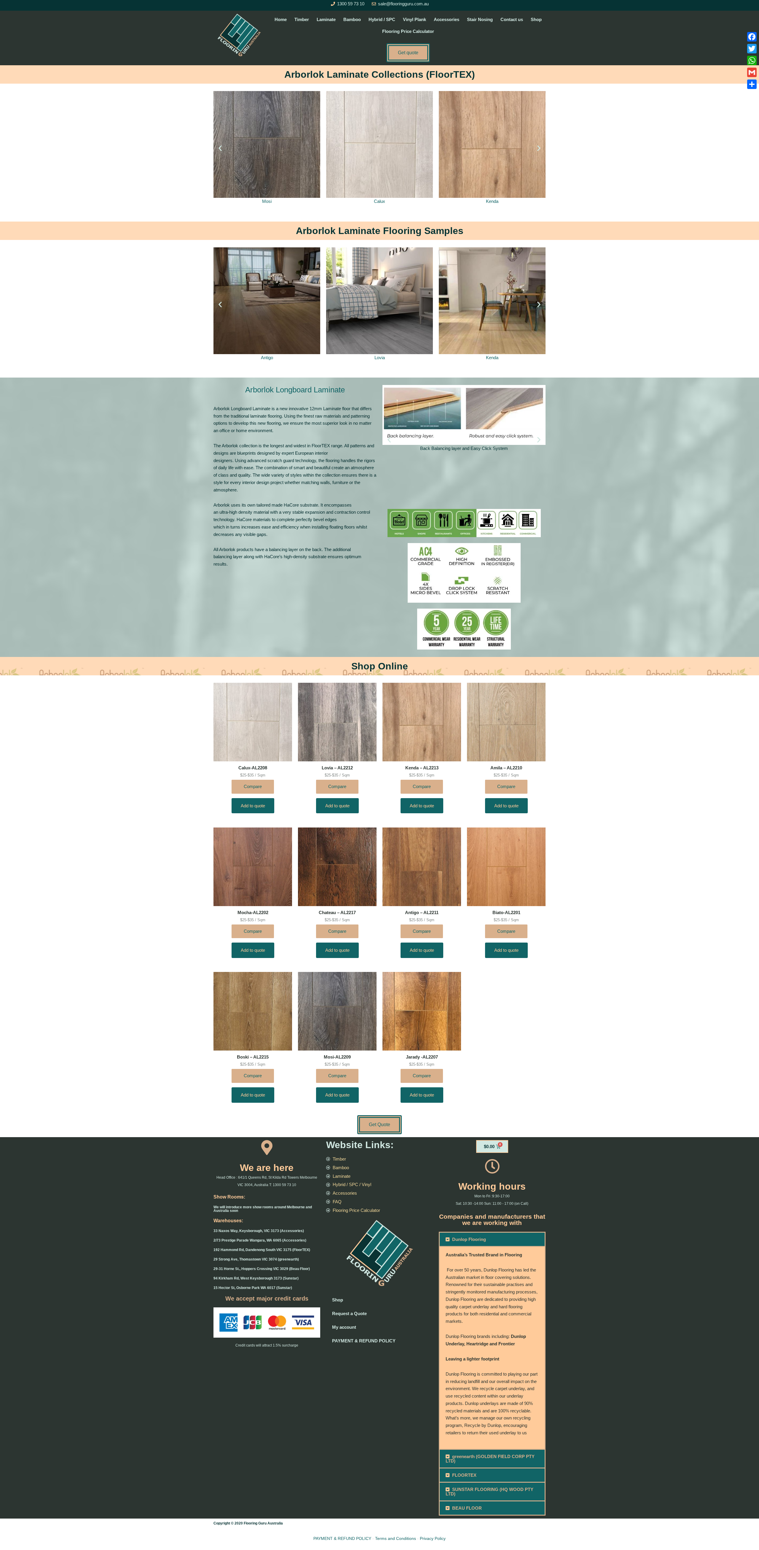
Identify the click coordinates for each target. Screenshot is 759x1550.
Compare (253, 786)
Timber (301, 19)
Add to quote (253, 805)
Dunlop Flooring (469, 1239)
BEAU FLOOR (467, 1508)
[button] (220, 148)
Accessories (446, 19)
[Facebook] (752, 37)
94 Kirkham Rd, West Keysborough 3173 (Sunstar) (256, 1278)
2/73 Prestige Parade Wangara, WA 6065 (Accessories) (259, 1240)
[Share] (752, 84)
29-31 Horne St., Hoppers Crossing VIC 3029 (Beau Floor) (261, 1269)
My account (344, 1327)
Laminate (326, 19)
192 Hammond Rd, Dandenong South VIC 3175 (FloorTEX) (261, 1250)
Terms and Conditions (395, 1538)
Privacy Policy (433, 1538)
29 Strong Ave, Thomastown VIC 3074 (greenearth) (256, 1259)
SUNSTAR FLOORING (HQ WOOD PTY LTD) (490, 1491)
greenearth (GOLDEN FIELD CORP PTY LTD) (490, 1458)
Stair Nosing (480, 19)
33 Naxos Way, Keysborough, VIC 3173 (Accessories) (258, 1231)
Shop (536, 19)
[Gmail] (752, 72)
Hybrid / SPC (382, 19)
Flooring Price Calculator (408, 31)
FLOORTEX (464, 1475)
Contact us (511, 19)
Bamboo (352, 19)
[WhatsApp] (752, 60)
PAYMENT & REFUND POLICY (364, 1340)
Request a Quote (349, 1313)
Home (281, 19)
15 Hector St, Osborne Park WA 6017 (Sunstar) (252, 1288)
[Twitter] (752, 49)
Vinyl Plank (414, 19)
